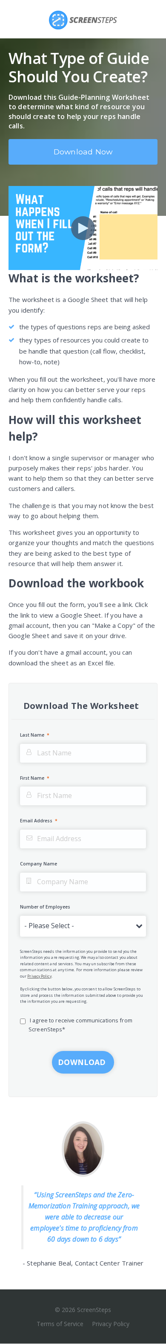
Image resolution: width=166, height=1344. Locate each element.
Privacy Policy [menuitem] (110, 1324)
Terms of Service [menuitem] (60, 1324)
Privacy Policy (39, 976)
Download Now (83, 151)
